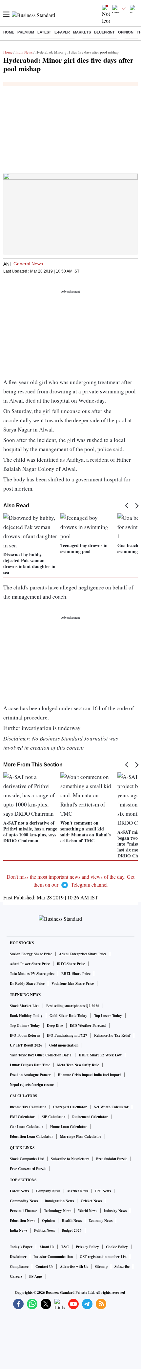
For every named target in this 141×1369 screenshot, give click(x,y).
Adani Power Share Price (30, 963)
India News (23, 52)
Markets (82, 32)
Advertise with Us (74, 1266)
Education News (22, 1220)
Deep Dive (55, 1025)
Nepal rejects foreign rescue (32, 1084)
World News (87, 1210)
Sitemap (101, 1266)
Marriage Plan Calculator (80, 1136)
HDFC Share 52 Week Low (100, 1055)
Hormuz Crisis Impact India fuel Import (89, 1074)
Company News (48, 1191)
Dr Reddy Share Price (27, 983)
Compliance (19, 1266)
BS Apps (35, 1276)
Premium (25, 32)
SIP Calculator (53, 1117)
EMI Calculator (22, 1117)
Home (8, 32)
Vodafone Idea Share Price (72, 983)
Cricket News (91, 1201)
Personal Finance (23, 1210)
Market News (77, 1191)
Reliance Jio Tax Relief (112, 1035)
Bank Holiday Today (26, 1015)
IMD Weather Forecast (88, 1025)
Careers (16, 1276)
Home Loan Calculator (68, 1126)
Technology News (57, 1210)
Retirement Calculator (90, 1117)
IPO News (103, 1191)
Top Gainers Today (25, 1025)
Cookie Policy (117, 1247)
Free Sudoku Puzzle (111, 1159)
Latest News (19, 1191)
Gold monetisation (63, 1045)
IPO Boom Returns (25, 1035)
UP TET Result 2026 (26, 1045)
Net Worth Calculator (111, 1107)
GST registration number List (103, 1256)
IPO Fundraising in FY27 (67, 1035)
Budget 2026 (72, 1230)
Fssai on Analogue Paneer (30, 1074)
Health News (72, 1220)
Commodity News (24, 1201)
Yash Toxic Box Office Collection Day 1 (41, 1055)
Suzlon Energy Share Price (31, 954)
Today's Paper (21, 1247)
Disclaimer (18, 1256)
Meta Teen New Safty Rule (78, 1065)
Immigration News (59, 1201)
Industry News (115, 1210)
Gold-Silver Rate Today (68, 1015)
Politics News (44, 1230)
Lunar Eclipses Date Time (30, 1065)
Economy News (100, 1220)
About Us (46, 1247)
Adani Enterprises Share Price (83, 954)
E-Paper (62, 32)
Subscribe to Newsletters (70, 1159)
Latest (44, 32)
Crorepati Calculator (70, 1107)
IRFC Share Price (71, 963)
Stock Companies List (27, 1159)
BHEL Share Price (76, 973)
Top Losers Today (108, 1015)
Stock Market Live (24, 1006)
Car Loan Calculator (26, 1126)
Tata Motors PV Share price (32, 973)
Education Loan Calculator (31, 1136)
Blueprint (104, 32)
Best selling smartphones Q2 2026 (72, 1006)
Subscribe (122, 1266)
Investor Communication (53, 1256)
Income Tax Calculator (28, 1107)
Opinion (125, 32)
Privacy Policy (87, 1247)
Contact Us (44, 1266)
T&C (65, 1247)
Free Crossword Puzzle (28, 1168)
